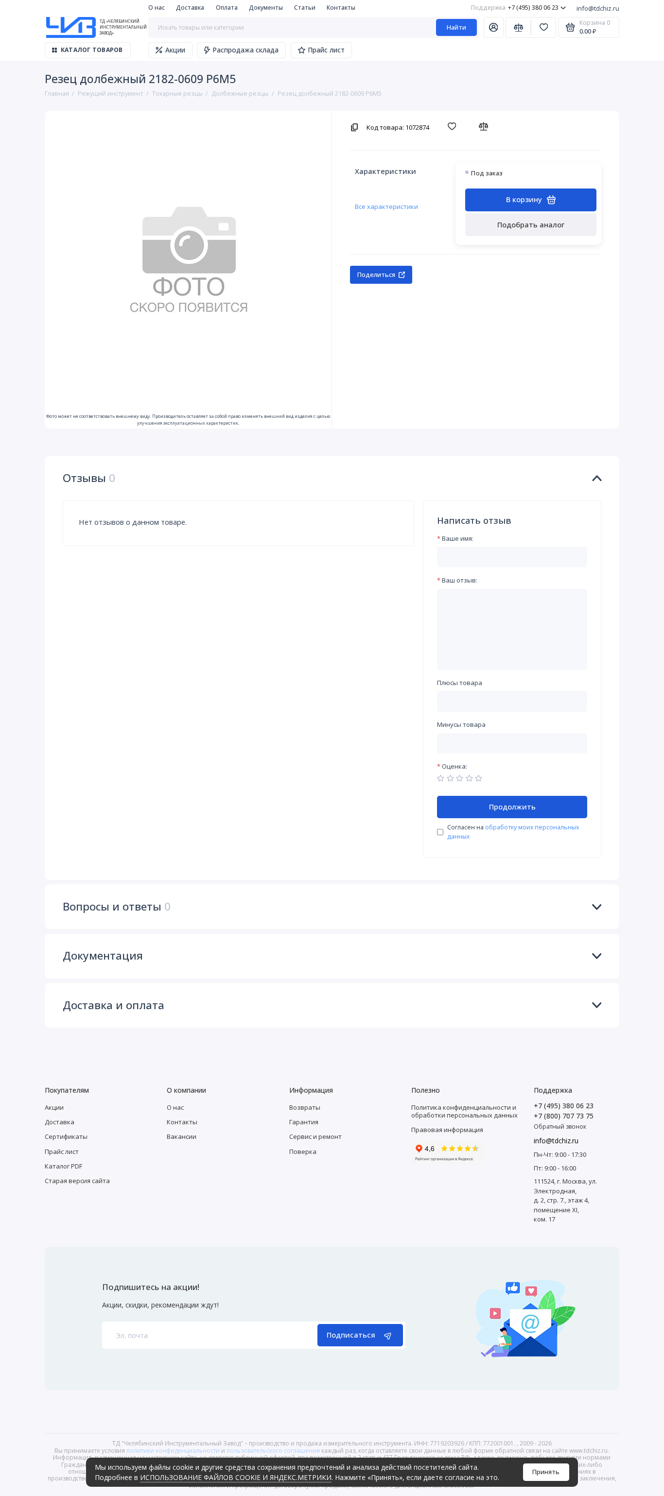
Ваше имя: (457, 539)
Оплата (227, 7)
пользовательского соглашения (273, 1450)
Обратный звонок (560, 1126)
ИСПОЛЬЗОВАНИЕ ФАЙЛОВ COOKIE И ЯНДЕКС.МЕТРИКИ (236, 1477)
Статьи (304, 7)
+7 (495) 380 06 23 (515, 7)
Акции (175, 49)
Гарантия (303, 1122)
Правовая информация (447, 1129)
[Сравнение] (518, 27)
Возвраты (304, 1107)
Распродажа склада (245, 49)
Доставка (190, 7)
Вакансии (181, 1136)
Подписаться (351, 1335)
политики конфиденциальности (173, 1450)
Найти (456, 27)
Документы (266, 7)
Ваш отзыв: (459, 581)
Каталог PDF (63, 1166)
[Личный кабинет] (494, 27)
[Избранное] (543, 27)
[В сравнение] (486, 126)
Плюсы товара (459, 683)
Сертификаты (66, 1136)
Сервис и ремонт (315, 1136)
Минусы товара (461, 725)
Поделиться (376, 274)
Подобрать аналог (530, 224)
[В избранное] (454, 126)
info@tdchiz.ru (598, 8)
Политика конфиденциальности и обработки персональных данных (464, 1111)
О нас (156, 7)
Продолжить (512, 806)
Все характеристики (386, 206)
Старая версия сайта (77, 1180)
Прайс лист (326, 49)
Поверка (302, 1151)
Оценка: (454, 767)
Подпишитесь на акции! (150, 1287)
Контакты (341, 7)
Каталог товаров (92, 50)
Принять (545, 1471)
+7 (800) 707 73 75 (564, 1115)
